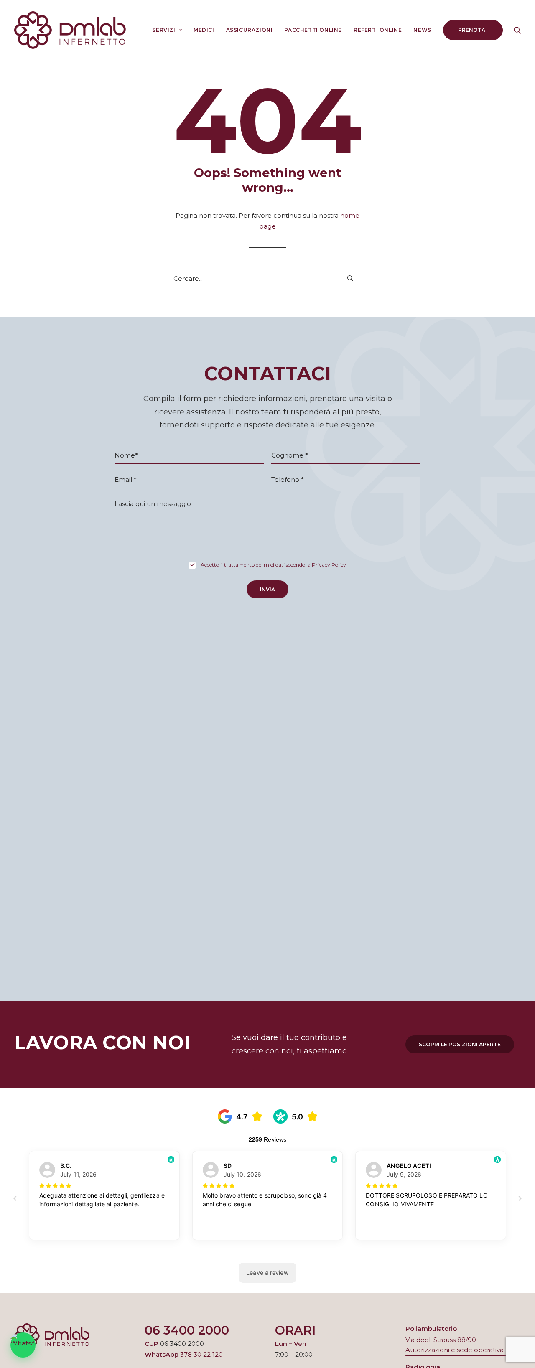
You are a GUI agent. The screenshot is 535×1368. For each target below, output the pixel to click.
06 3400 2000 (187, 1330)
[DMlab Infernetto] (70, 30)
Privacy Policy (329, 565)
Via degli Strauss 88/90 (440, 1340)
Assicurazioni (249, 30)
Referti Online (378, 30)
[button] (517, 30)
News (422, 30)
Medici (204, 30)
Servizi (163, 30)
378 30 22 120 (201, 1354)
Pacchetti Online (313, 30)
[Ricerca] (267, 278)
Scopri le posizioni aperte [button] (460, 1044)
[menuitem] (167, 30)
